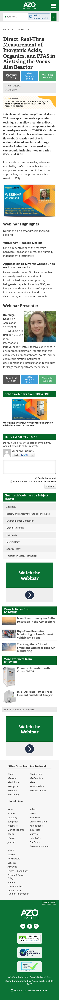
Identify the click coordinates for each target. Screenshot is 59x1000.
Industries (35, 829)
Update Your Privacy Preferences (31, 990)
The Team (35, 842)
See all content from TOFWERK (20, 709)
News (10, 809)
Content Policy (15, 886)
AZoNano (12, 778)
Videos (33, 809)
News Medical (37, 786)
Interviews (35, 817)
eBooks (11, 838)
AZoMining (13, 794)
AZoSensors (36, 773)
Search (11, 854)
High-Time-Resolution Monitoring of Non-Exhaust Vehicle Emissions (35, 634)
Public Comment (47, 478)
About (11, 850)
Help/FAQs (35, 838)
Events (33, 813)
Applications (36, 825)
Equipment (13, 821)
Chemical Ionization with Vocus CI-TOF (33, 669)
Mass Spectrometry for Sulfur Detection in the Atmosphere (36, 619)
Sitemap (12, 882)
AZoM (11, 773)
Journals (12, 842)
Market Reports (16, 829)
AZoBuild (12, 790)
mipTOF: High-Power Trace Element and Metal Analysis (35, 693)
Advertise (12, 866)
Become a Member (39, 846)
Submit (50, 486)
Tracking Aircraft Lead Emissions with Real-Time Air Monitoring (36, 648)
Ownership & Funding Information (18, 892)
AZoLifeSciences (38, 790)
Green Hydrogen (38, 821)
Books (11, 833)
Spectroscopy (22, 29)
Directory (12, 817)
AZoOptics (13, 786)
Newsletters (14, 858)
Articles (11, 813)
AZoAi (33, 782)
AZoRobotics (14, 782)
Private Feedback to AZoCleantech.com (34, 481)
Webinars (13, 825)
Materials (34, 833)
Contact (12, 862)
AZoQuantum (37, 778)
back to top (48, 902)
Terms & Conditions (18, 870)
